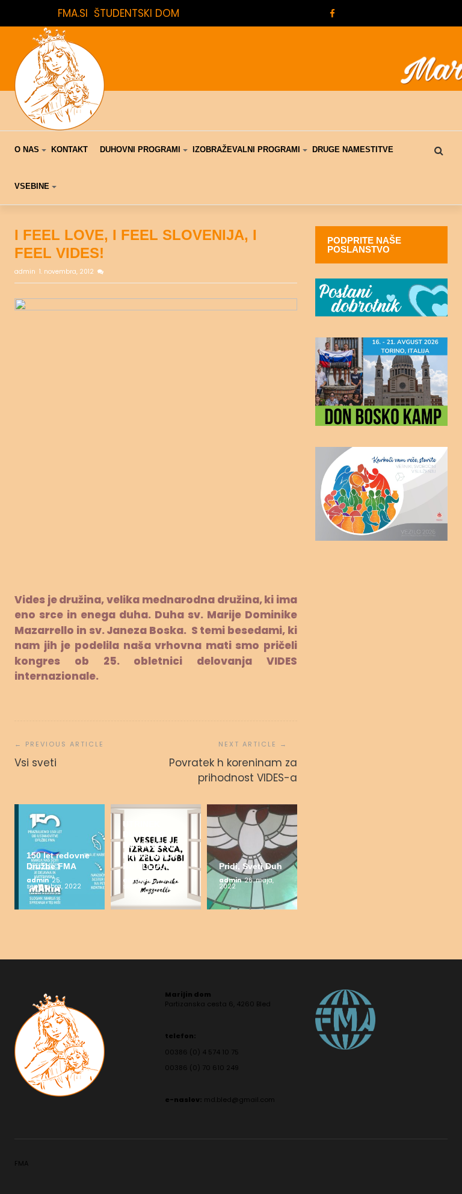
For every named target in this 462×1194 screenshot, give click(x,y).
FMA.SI (73, 13)
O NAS (26, 149)
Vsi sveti (35, 762)
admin (25, 271)
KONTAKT (69, 149)
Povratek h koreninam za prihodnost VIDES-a (233, 770)
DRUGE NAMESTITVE (352, 149)
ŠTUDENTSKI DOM (136, 13)
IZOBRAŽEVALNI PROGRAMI (246, 149)
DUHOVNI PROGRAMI (140, 149)
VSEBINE (31, 186)
